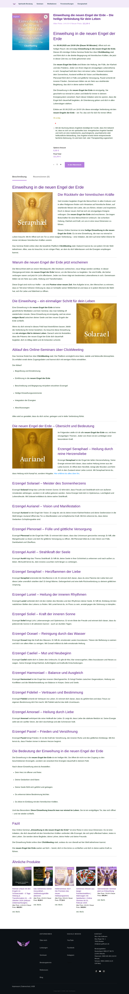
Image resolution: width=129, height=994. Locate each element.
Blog (41, 977)
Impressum (16, 986)
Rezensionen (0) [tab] (41, 176)
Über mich (43, 940)
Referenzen (44, 970)
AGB (33, 986)
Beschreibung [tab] (19, 176)
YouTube (70, 940)
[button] (46, 17)
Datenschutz (25, 986)
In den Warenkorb (74, 165)
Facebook (70, 948)
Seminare (43, 955)
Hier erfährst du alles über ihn (66, 473)
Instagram (70, 955)
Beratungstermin (45, 962)
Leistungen (44, 948)
